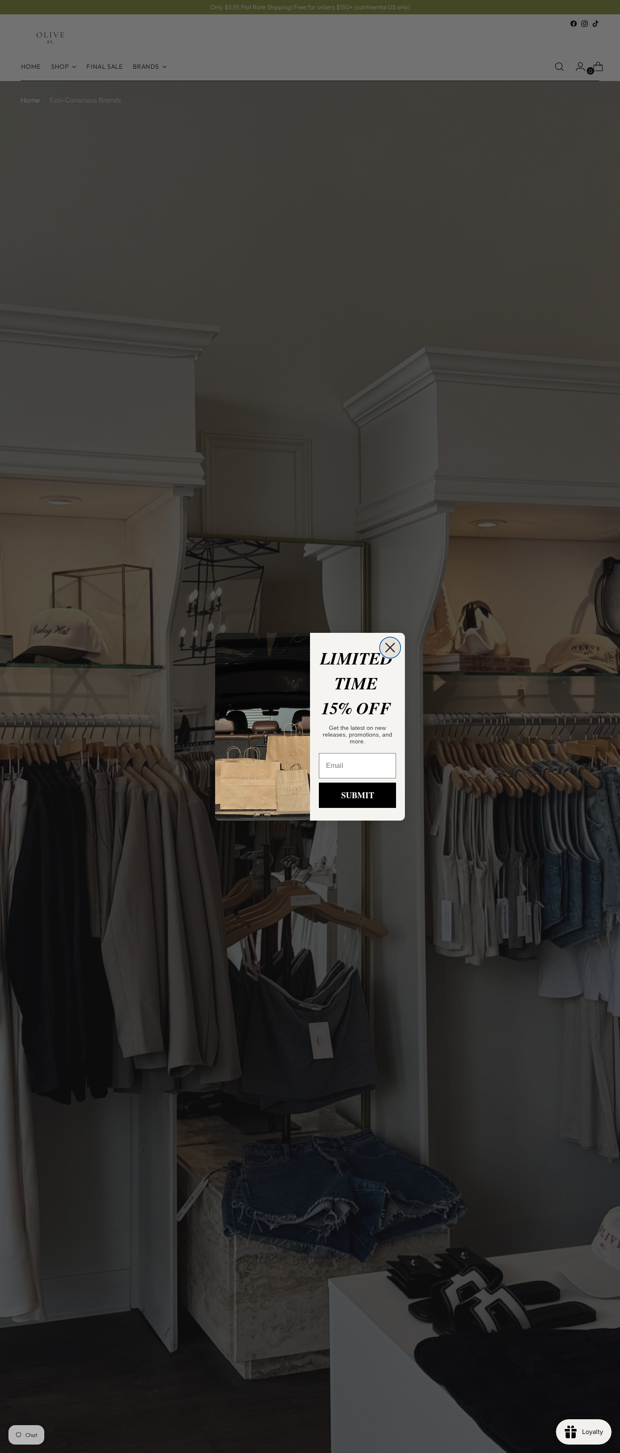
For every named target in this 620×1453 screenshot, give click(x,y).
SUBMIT (357, 795)
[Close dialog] (390, 647)
